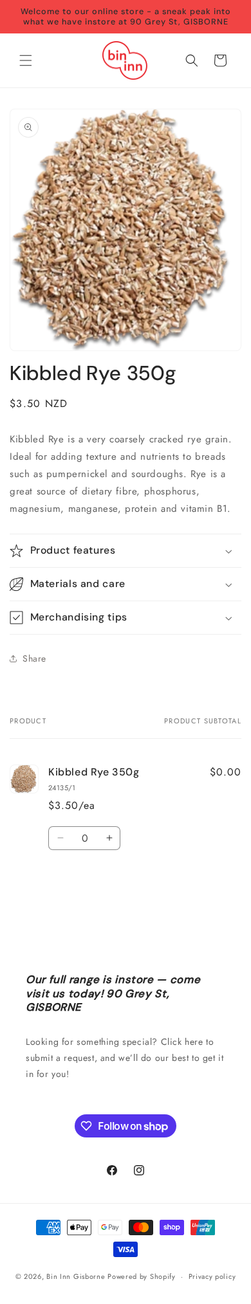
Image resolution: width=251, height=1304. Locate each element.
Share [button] (34, 658)
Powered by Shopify (141, 1276)
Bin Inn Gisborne (75, 1276)
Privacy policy (212, 1276)
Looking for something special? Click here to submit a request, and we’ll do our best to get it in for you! (124, 1057)
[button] (26, 60)
